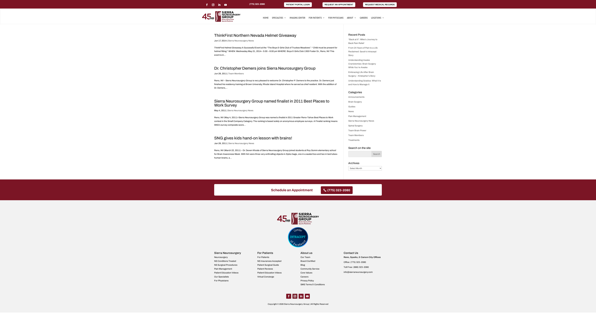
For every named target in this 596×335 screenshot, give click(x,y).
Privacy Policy (307, 280)
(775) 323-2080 (257, 4)
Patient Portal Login (298, 5)
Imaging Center (297, 18)
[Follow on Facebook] (206, 4)
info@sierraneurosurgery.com (358, 272)
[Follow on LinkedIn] (219, 4)
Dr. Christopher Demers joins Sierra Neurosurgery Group (265, 68)
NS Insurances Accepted (269, 261)
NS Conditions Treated (225, 261)
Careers (364, 18)
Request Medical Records (380, 5)
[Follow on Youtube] (225, 4)
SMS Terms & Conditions (312, 284)
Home (266, 18)
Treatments (353, 140)
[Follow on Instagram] (213, 4)
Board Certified (307, 261)
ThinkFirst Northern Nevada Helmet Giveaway (255, 35)
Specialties (277, 18)
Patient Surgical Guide (268, 265)
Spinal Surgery (355, 126)
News (351, 111)
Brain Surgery (355, 102)
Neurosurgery (221, 257)
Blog (302, 265)
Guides (351, 106)
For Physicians (335, 18)
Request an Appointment (339, 5)
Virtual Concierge (265, 277)
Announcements (356, 97)
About (350, 18)
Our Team (305, 257)
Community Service (309, 269)
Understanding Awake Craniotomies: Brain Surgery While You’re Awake (362, 64)
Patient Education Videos (226, 273)
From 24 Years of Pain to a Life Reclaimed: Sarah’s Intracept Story (363, 51)
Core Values (306, 273)
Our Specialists (221, 277)
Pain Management (357, 116)
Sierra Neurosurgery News (241, 41)
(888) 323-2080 (361, 267)
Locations (376, 18)
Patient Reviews (265, 269)
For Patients (315, 18)
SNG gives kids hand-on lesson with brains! (253, 138)
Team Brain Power (357, 130)
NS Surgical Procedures (225, 265)
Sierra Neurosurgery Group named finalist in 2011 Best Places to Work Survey (271, 103)
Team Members (236, 73)
